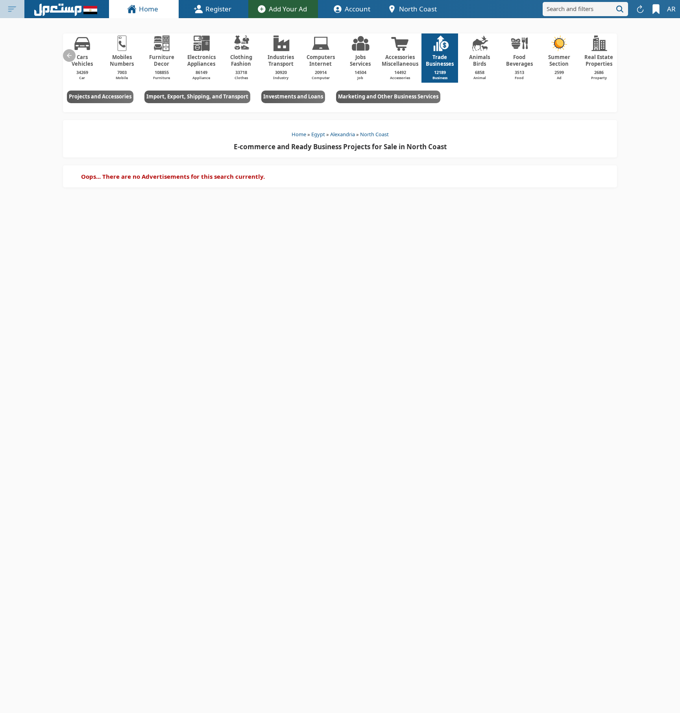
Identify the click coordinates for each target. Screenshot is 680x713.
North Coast (374, 134)
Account (357, 8)
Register (218, 8)
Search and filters (570, 9)
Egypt (318, 134)
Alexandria (342, 134)
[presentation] (69, 55)
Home (148, 8)
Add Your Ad (288, 8)
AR (671, 8)
